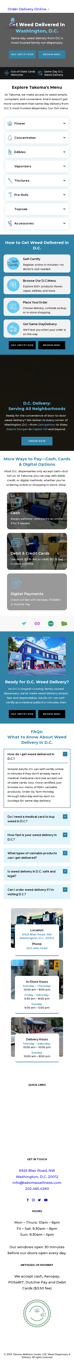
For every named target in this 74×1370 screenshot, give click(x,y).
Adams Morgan (17, 429)
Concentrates (25, 138)
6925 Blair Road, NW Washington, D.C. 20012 (37, 936)
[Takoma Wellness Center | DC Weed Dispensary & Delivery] (12, 23)
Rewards (37, 1123)
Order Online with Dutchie (37, 1099)
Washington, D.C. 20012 (37, 1177)
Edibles (20, 152)
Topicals (21, 209)
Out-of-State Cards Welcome (23, 73)
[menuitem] (37, 9)
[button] (65, 23)
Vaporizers (22, 166)
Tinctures (22, 180)
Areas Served (37, 1141)
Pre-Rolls (21, 195)
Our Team (37, 1117)
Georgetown (47, 424)
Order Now (37, 441)
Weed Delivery (37, 1105)
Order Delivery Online (27, 9)
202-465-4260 (37, 948)
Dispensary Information (37, 1147)
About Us (37, 1111)
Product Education (37, 1129)
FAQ (37, 1135)
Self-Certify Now (22, 54)
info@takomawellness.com (37, 1183)
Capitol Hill (40, 429)
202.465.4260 (37, 1189)
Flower (19, 123)
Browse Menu (51, 54)
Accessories (24, 223)
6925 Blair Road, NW (37, 1171)
